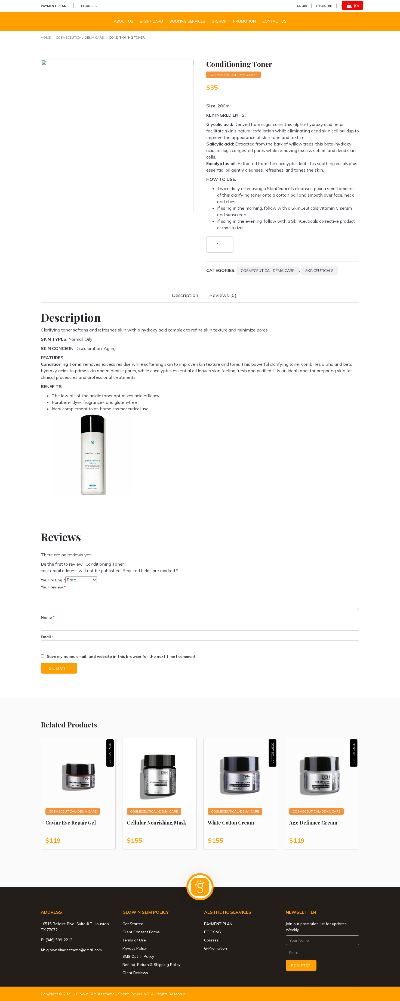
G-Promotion (215, 948)
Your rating (53, 580)
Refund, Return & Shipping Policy (151, 964)
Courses (89, 6)
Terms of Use (134, 940)
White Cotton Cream (231, 822)
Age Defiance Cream (313, 822)
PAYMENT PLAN (53, 6)
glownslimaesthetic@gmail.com (74, 949)
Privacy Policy (134, 948)
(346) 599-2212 (58, 939)
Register (324, 6)
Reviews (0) (222, 295)
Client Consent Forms (141, 931)
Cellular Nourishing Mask (156, 822)
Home (46, 37)
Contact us (274, 21)
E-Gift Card (151, 21)
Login (302, 6)
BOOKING (212, 931)
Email (47, 636)
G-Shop (219, 21)
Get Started (132, 923)
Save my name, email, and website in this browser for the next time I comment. (122, 656)
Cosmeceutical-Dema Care (80, 37)
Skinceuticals (319, 270)
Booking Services (187, 21)
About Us (123, 21)
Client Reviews (135, 972)
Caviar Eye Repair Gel (70, 822)
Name (48, 617)
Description (185, 295)
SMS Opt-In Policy (138, 956)
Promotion (244, 21)
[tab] (185, 295)
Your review (53, 587)
